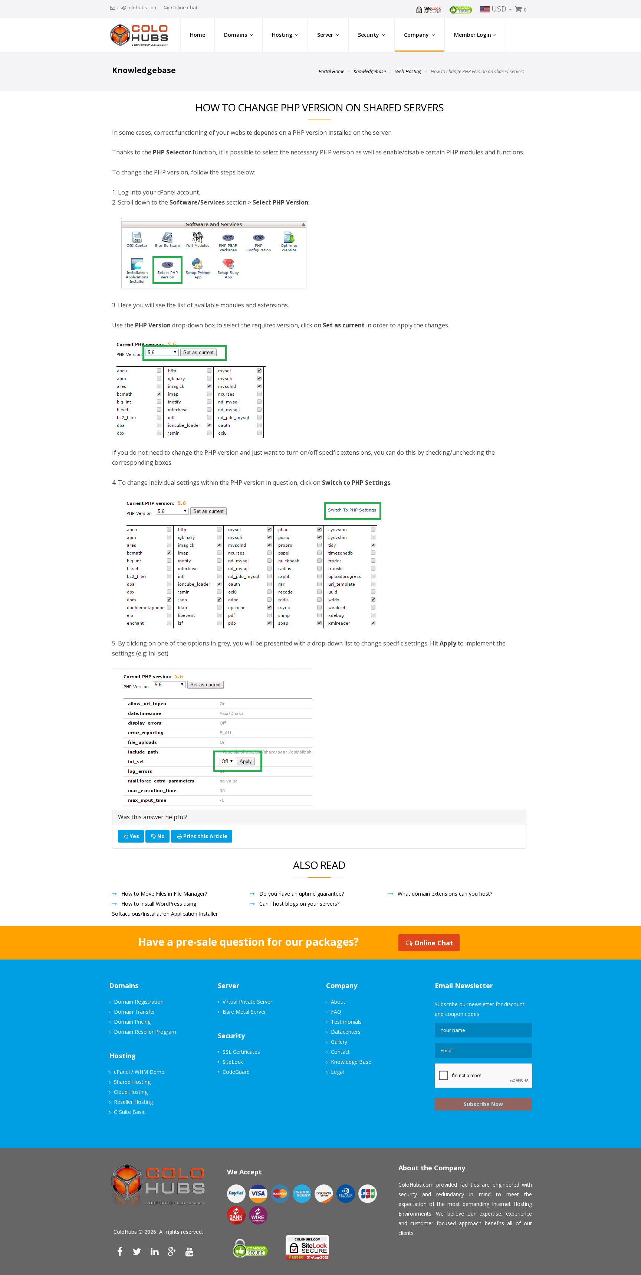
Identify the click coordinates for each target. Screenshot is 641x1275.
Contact (340, 1051)
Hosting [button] (283, 34)
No (160, 836)
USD (499, 9)
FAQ (336, 1011)
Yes (133, 836)
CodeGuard (236, 1071)
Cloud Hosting (131, 1091)
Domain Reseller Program (145, 1031)
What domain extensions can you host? (445, 893)
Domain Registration (139, 1001)
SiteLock (233, 1061)
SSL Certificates (241, 1051)
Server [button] (326, 34)
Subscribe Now (483, 1104)
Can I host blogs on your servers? (299, 903)
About (338, 1001)
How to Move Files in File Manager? (164, 893)
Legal (337, 1071)
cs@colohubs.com (137, 7)
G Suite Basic (129, 1111)
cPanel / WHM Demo (139, 1071)
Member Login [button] (472, 34)
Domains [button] (236, 34)
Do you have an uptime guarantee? (301, 893)
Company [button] (417, 34)
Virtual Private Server (247, 1001)
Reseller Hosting (133, 1101)
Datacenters (346, 1031)
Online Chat (184, 7)
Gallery (339, 1041)
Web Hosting (408, 71)
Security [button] (369, 34)
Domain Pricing (132, 1021)
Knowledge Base (351, 1061)
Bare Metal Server (244, 1011)
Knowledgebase (370, 71)
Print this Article (205, 836)
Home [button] (197, 34)
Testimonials (346, 1021)
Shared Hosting (132, 1081)
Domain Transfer (134, 1011)
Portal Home (331, 71)
